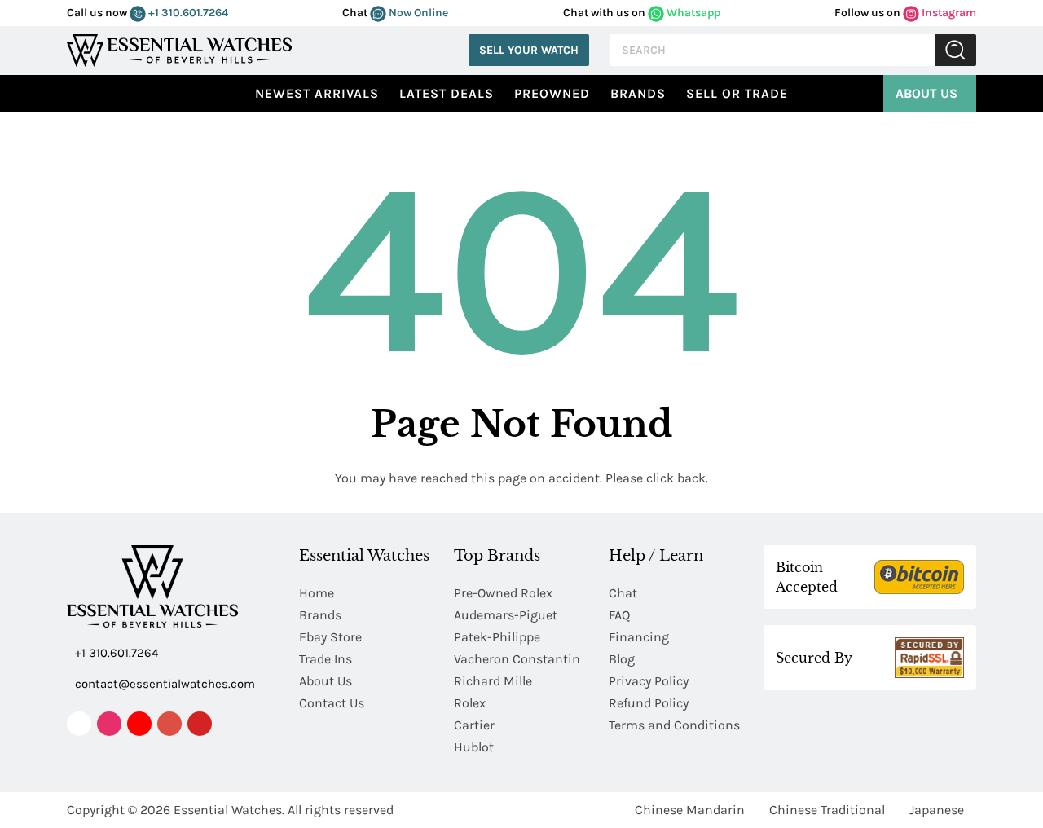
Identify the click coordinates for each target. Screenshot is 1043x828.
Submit (955, 50)
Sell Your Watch (529, 50)
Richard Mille (493, 681)
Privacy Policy (649, 681)
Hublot (474, 747)
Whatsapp (692, 13)
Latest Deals (446, 93)
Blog (622, 659)
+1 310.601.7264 (187, 13)
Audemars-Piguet (505, 615)
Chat (623, 593)
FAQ (619, 615)
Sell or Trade (737, 93)
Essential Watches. (229, 809)
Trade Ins (325, 659)
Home (316, 593)
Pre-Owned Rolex (503, 593)
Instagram (947, 13)
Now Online (417, 13)
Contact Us (331, 703)
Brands (638, 93)
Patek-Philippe (497, 637)
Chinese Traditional (827, 809)
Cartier (474, 725)
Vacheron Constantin (517, 659)
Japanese (936, 809)
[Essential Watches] (179, 48)
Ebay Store (330, 637)
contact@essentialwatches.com (165, 683)
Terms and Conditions (674, 725)
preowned (552, 93)
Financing (639, 637)
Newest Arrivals (317, 93)
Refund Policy (649, 703)
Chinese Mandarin (690, 809)
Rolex (470, 703)
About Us (926, 93)
